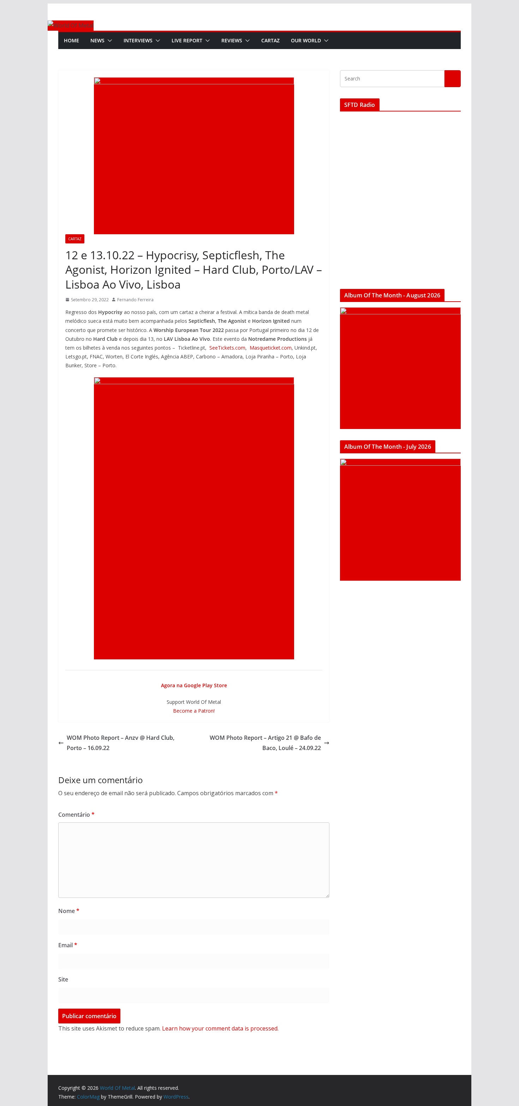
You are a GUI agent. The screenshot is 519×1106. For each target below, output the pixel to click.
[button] (108, 41)
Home (71, 40)
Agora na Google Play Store (194, 685)
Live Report (187, 40)
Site (63, 979)
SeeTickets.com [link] (227, 347)
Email (67, 945)
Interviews (138, 40)
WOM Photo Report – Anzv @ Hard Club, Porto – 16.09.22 (120, 743)
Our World (306, 40)
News (97, 40)
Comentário (76, 814)
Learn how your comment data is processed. (220, 1028)
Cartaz (270, 40)
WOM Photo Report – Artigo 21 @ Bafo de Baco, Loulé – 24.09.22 (265, 743)
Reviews (231, 40)
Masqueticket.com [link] (271, 347)
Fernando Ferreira (135, 300)
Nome (68, 911)
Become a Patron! (194, 710)
